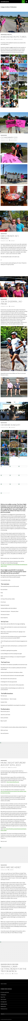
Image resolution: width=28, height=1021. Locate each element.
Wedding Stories (4, 1008)
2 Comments (12, 427)
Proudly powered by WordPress (6, 1019)
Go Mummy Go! (9, 137)
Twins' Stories (15, 964)
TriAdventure (4, 34)
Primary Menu (26, 1)
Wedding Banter (4, 1004)
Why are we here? (11, 867)
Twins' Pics (9, 34)
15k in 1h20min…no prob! (11, 302)
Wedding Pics (3, 1006)
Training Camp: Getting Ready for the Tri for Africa (14, 968)
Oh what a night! (10, 425)
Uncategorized (4, 1001)
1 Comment (12, 240)
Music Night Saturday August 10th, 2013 (13, 763)
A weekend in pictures (13, 36)
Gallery (3, 39)
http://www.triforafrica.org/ (13, 781)
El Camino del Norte (5, 992)
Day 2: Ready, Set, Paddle (10, 237)
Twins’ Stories (4, 983)
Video (3, 973)
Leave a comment (19, 39)
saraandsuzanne (5, 1)
